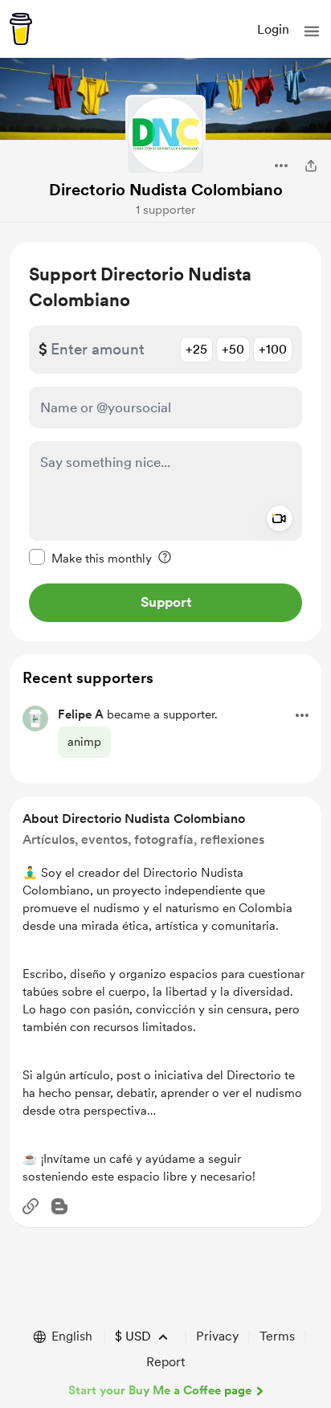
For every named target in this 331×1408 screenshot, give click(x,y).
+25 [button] (196, 349)
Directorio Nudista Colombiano (166, 189)
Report (165, 1361)
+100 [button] (273, 349)
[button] (311, 31)
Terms (277, 1336)
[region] (165, 441)
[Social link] (30, 1206)
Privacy (217, 1336)
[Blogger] (59, 1206)
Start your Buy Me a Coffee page (159, 1390)
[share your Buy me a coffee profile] (311, 165)
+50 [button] (233, 349)
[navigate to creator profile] (165, 135)
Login (273, 29)
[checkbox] (90, 557)
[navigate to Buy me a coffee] (21, 29)
